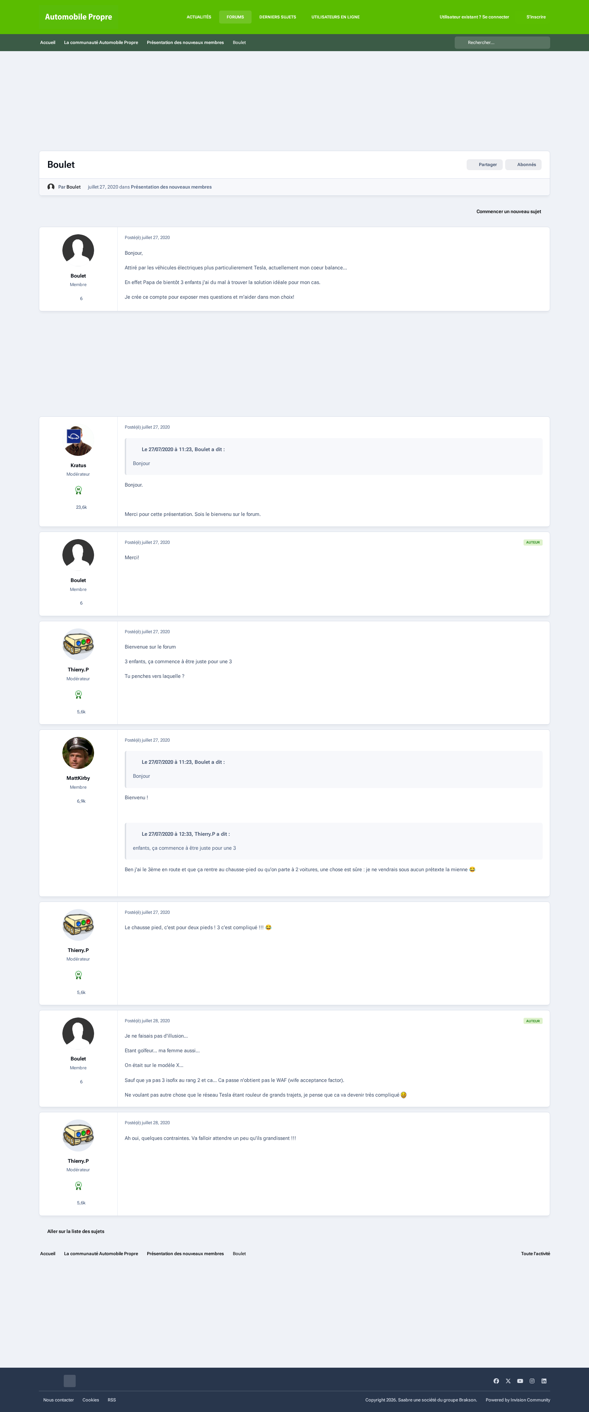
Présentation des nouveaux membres (171, 187)
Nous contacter (58, 1399)
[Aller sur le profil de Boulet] (51, 187)
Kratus (78, 465)
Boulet (73, 187)
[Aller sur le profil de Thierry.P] (78, 644)
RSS (112, 1399)
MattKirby (78, 778)
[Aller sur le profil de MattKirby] (78, 753)
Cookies (90, 1399)
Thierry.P (78, 670)
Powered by (518, 1399)
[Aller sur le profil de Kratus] (78, 440)
